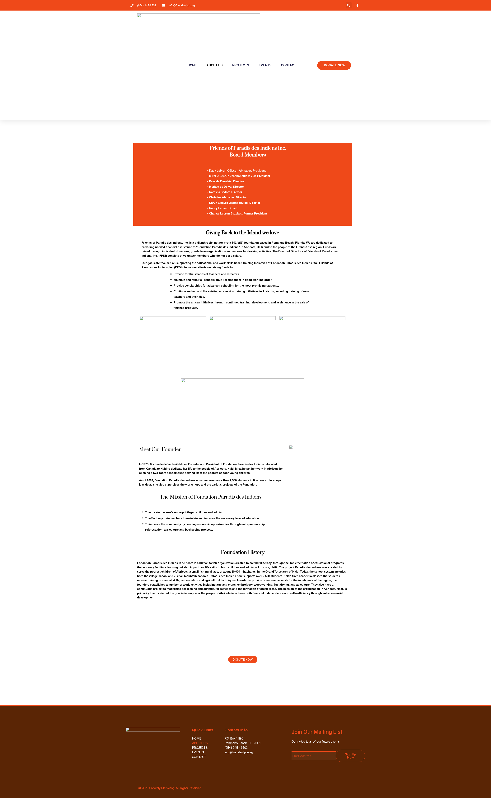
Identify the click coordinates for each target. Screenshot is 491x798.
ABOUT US (214, 65)
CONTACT (288, 65)
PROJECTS (240, 65)
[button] (349, 5)
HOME (192, 65)
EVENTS (265, 65)
